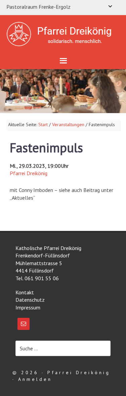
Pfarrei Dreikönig (28, 173)
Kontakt (24, 292)
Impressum (27, 307)
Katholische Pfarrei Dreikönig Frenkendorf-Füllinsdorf (63, 34)
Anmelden (35, 379)
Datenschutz (30, 299)
